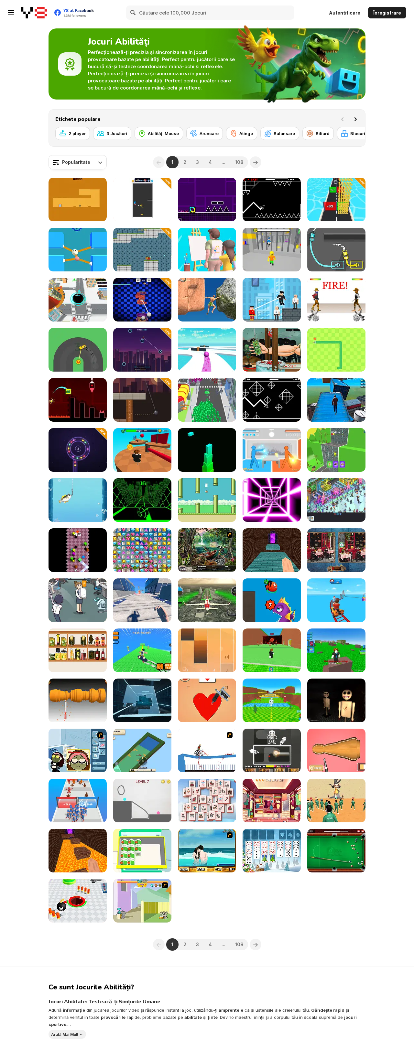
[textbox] (77, 162)
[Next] (355, 119)
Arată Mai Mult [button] (64, 1034)
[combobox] (78, 162)
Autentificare (344, 13)
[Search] (133, 12)
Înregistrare (387, 13)
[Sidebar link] (11, 12)
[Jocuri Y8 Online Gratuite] (34, 12)
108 (239, 162)
